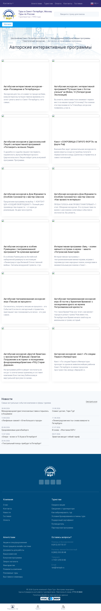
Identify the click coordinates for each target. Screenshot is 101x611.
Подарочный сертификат (63, 520)
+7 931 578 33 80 (59, 560)
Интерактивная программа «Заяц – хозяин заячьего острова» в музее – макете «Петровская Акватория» (75, 249)
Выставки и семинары (13, 577)
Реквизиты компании (12, 569)
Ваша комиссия (10, 554)
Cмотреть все (91, 402)
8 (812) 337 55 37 (59, 545)
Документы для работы (13, 550)
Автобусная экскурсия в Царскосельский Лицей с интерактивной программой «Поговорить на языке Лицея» (24, 144)
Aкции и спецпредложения (15, 542)
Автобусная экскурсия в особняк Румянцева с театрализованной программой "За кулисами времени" (21, 249)
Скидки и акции (58, 505)
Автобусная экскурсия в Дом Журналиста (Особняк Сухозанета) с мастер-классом (25, 195)
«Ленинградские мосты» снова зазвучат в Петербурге (70, 421)
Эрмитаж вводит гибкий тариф (66, 437)
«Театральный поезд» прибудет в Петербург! (21, 443)
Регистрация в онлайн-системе (17, 546)
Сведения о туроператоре (63, 509)
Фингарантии (9, 565)
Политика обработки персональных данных (50, 595)
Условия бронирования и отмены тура (68, 516)
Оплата (58, 3)
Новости (7, 512)
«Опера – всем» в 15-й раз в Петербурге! (19, 437)
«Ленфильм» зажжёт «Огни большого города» (22, 420)
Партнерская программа (62, 528)
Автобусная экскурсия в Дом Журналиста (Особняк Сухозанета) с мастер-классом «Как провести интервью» (75, 197)
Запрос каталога (10, 561)
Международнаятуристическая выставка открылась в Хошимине (25, 412)
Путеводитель (58, 524)
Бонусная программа (12, 558)
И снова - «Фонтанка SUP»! (63, 430)
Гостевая (78, 3)
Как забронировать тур (62, 512)
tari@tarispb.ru (58, 568)
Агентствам (36, 3)
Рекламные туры (10, 573)
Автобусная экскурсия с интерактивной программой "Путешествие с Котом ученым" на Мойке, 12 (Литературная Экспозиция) (74, 90)
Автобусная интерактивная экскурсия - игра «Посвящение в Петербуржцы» (23, 87)
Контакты (68, 3)
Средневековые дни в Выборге (15, 430)
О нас (5, 505)
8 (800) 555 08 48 (59, 552)
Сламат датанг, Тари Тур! (63, 411)
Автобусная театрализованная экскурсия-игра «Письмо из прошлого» (25, 300)
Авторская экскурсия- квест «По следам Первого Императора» (74, 355)
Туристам (48, 3)
